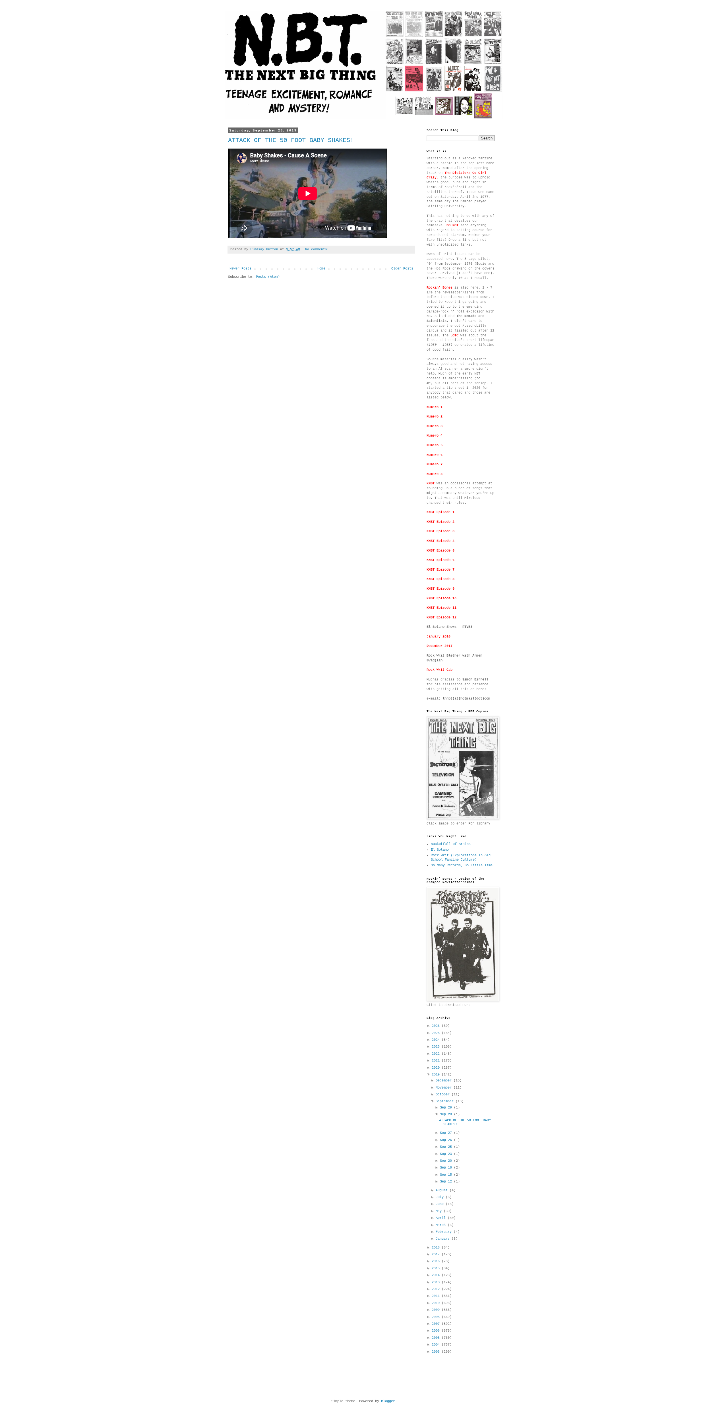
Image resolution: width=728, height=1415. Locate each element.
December (445, 1081)
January (444, 1239)
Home (321, 269)
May (440, 1211)
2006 (437, 1331)
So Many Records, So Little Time (462, 865)
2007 (437, 1324)
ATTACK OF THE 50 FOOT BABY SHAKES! (291, 140)
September (446, 1101)
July (441, 1197)
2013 (437, 1282)
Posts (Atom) (268, 277)
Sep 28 (447, 1114)
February (445, 1232)
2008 (437, 1317)
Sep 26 (447, 1140)
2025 (437, 1033)
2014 (437, 1275)
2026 (437, 1026)
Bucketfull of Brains (451, 844)
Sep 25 (447, 1147)
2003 (437, 1352)
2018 (437, 1248)
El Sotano (440, 850)
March (442, 1225)
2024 (437, 1040)
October (444, 1095)
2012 (437, 1289)
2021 (437, 1061)
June (441, 1204)
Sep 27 (447, 1133)
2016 (437, 1261)
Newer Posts (240, 269)
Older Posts (402, 269)
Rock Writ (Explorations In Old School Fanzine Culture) (461, 857)
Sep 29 (447, 1108)
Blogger (388, 1401)
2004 (437, 1345)
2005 (437, 1338)
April (442, 1218)
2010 (437, 1303)
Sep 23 (447, 1154)
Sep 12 (447, 1182)
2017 (437, 1254)
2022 (437, 1054)
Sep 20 (447, 1161)
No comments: (318, 249)
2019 (437, 1075)
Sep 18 (447, 1168)
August (443, 1190)
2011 (437, 1296)
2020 (437, 1068)
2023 (437, 1047)
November (445, 1088)
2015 (437, 1268)
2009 (437, 1310)
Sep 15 (447, 1175)
